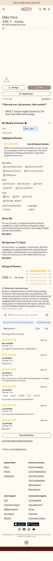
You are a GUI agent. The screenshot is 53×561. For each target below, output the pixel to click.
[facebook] (24, 530)
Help (6, 500)
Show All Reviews (26, 435)
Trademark (32, 514)
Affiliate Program (11, 509)
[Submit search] (46, 314)
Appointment (28, 94)
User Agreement (35, 505)
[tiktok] (28, 530)
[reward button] (45, 9)
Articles (7, 471)
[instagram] (19, 530)
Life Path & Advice (36, 476)
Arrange (15, 87)
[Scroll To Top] (26, 542)
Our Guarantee (34, 500)
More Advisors (34, 489)
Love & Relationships (18, 449)
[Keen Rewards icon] (45, 9)
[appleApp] (20, 525)
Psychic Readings (35, 467)
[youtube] (33, 530)
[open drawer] (3, 9)
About (6, 467)
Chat (41, 87)
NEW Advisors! (34, 485)
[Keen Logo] (26, 9)
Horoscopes (9, 476)
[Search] (40, 9)
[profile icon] (49, 9)
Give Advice (9, 514)
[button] (38, 329)
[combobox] (10, 328)
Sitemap (7, 518)
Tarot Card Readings (36, 480)
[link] (19, 21)
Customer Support (12, 505)
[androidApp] (33, 525)
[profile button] (49, 9)
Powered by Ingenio (36, 518)
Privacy (31, 509)
